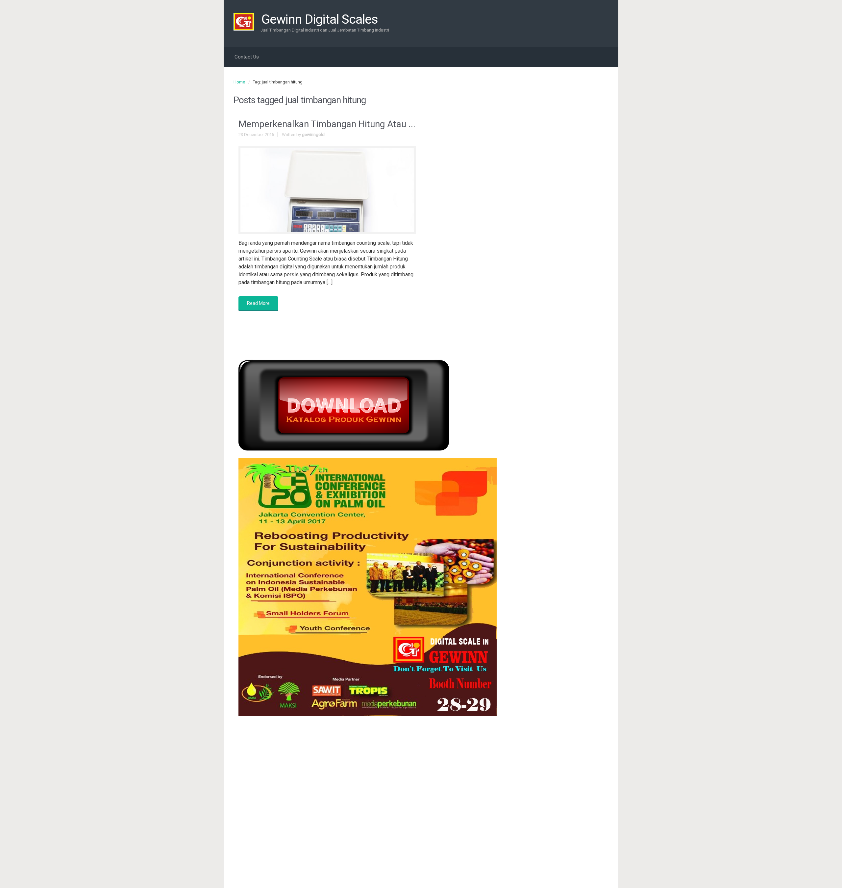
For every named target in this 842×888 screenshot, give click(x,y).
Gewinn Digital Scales (319, 19)
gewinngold (313, 134)
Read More (258, 303)
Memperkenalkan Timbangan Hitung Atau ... (326, 124)
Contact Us (247, 57)
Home (239, 82)
